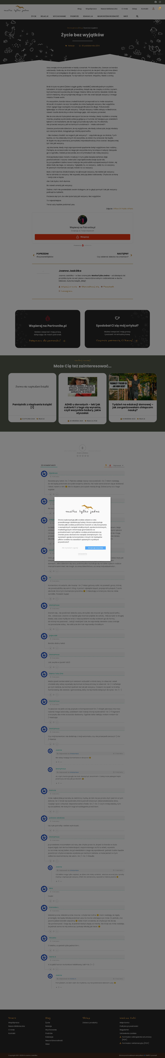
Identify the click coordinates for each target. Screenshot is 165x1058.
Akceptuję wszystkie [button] (95, 548)
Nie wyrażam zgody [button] (70, 548)
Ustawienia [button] (82, 554)
